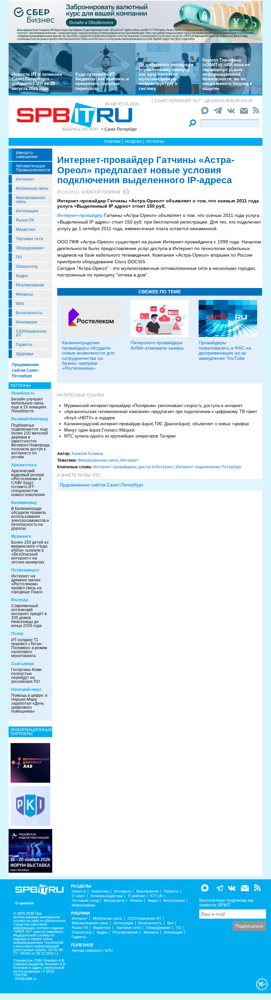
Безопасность (29, 313)
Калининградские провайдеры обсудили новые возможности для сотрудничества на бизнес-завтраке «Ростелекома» (88, 355)
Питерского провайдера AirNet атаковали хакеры (157, 345)
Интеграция (27, 211)
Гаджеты (24, 345)
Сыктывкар (22, 663)
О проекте (24, 903)
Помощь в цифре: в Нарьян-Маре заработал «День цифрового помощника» (29, 703)
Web (20, 304)
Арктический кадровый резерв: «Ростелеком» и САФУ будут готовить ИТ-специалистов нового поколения (28, 483)
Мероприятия (147, 891)
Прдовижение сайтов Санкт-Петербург (101, 484)
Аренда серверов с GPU (92, 950)
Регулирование (30, 285)
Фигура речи (114, 900)
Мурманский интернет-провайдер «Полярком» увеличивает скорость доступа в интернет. (154, 405)
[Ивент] (30, 762)
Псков (17, 633)
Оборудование (30, 248)
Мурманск (21, 536)
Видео (153, 900)
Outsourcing (27, 267)
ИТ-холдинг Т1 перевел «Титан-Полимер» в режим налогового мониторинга (29, 648)
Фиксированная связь (30, 200)
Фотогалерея (174, 900)
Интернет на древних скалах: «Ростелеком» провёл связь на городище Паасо (27, 584)
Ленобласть (23, 393)
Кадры (22, 276)
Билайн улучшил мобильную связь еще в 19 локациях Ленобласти (28, 405)
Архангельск (24, 465)
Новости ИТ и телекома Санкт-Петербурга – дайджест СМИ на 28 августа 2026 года (37, 81)
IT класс (79, 896)
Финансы (24, 294)
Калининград (24, 502)
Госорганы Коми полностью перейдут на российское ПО (26, 675)
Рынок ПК (25, 220)
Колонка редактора (107, 896)
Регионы (155, 142)
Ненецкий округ (26, 689)
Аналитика (100, 891)
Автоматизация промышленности (33, 168)
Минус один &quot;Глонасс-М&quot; (100, 430)
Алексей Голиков (101, 192)
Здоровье (25, 354)
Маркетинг (26, 229)
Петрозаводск (25, 570)
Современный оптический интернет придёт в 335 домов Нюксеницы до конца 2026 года (29, 616)
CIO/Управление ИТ (31, 333)
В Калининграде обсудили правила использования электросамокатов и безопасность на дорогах (30, 518)
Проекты (171, 891)
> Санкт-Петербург (119, 129)
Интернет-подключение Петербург (208, 467)
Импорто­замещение (27, 155)
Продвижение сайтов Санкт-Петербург (25, 370)
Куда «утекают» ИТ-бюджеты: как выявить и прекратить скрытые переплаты (102, 81)
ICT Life (156, 896)
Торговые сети (29, 239)
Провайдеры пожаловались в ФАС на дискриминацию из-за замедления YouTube (225, 350)
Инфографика (83, 905)
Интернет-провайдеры (114, 467)
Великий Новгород (29, 419)
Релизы (136, 900)
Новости (79, 891)
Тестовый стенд (85, 900)
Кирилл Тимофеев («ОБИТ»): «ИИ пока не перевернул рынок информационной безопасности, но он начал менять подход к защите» (227, 74)
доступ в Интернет (156, 467)
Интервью (122, 891)
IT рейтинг (136, 896)
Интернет (25, 179)
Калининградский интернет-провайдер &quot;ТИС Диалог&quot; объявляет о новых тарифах (156, 423)
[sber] (135, 21)
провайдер (91, 215)
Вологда (19, 600)
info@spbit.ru (25, 978)
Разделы (133, 142)
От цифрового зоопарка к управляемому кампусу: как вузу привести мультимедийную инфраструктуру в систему (166, 76)
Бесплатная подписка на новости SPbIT (226, 902)
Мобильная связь (32, 188)
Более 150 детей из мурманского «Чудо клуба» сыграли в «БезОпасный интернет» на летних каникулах (30, 552)
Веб (170, 923)
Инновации (26, 322)
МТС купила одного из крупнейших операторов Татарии (119, 436)
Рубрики (112, 142)
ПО (19, 257)
